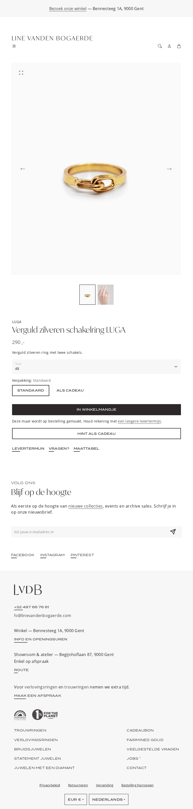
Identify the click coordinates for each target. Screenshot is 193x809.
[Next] (169, 168)
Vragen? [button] (59, 448)
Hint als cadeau (96, 433)
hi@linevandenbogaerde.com (42, 615)
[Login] (169, 46)
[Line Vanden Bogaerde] (52, 38)
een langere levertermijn (139, 421)
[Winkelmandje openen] (179, 46)
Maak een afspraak (37, 695)
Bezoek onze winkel (68, 8)
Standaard (30, 390)
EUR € (74, 799)
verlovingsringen (41, 687)
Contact (137, 767)
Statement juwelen (37, 758)
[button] (15, 46)
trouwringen (76, 687)
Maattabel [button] (86, 448)
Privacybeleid (49, 785)
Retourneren (78, 785)
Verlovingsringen (36, 740)
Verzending (105, 785)
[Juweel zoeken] (160, 46)
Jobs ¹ (133, 758)
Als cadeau (70, 390)
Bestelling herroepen (137, 785)
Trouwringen (30, 730)
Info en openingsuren (40, 639)
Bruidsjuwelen (32, 749)
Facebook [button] (22, 555)
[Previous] (22, 168)
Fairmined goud (145, 740)
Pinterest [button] (82, 555)
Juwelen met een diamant (44, 767)
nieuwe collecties (85, 506)
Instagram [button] (52, 555)
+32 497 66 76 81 (31, 607)
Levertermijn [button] (28, 448)
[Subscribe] (173, 531)
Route (21, 670)
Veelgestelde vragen (153, 749)
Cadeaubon (140, 730)
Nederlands (107, 799)
